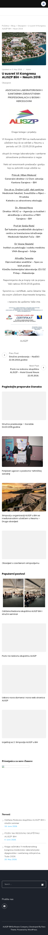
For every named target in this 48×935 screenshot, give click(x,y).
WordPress (32, 929)
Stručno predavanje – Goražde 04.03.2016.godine (18, 425)
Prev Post (24, 356)
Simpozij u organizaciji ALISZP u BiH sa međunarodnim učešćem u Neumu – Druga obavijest (21, 518)
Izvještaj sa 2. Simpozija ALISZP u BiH (20, 742)
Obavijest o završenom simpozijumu (20, 563)
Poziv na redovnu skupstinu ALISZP (19, 655)
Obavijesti (6, 82)
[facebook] (4, 906)
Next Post (24, 370)
